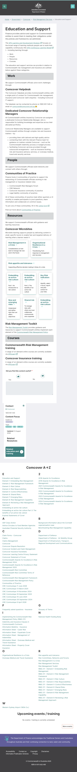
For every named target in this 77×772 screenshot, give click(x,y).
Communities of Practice (30, 210)
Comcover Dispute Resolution (13, 546)
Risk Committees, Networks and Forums (53, 658)
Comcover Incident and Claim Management (18, 549)
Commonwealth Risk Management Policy (32, 332)
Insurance (6, 648)
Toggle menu (73, 6)
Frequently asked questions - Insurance (17, 609)
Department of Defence (47, 535)
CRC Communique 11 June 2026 (14, 586)
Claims (5, 538)
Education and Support (11, 478)
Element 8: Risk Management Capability (17, 500)
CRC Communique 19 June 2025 (14, 597)
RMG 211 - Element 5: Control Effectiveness (55, 684)
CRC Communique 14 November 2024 (16, 591)
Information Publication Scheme (17, 754)
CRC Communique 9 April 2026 (14, 602)
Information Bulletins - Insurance (14, 627)
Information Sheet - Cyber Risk (14, 630)
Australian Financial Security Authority (16, 528)
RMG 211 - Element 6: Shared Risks (51, 687)
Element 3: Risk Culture (11, 486)
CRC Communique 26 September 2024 (17, 600)
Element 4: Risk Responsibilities (14, 489)
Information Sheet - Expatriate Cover (16, 632)
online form (43, 206)
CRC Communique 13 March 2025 (15, 589)
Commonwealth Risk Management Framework (19, 578)
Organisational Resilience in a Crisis (15, 655)
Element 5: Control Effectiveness (14, 492)
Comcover (26, 19)
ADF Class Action (9, 523)
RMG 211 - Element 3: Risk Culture (51, 679)
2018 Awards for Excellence (49, 478)
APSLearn (11, 354)
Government (16, 19)
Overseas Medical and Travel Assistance (17, 658)
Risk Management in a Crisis (49, 661)
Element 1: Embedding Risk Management (17, 481)
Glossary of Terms (45, 609)
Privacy (35, 754)
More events (67, 726)
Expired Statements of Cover (13, 515)
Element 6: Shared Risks (11, 494)
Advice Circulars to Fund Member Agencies (18, 525)
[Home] (38, 7)
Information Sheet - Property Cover (15, 645)
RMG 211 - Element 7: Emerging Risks (52, 690)
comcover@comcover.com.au (23, 106)
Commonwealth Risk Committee (14, 570)
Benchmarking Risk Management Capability (54, 528)
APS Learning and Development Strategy (24, 43)
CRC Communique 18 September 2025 (17, 594)
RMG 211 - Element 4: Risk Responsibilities (54, 682)
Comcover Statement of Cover (14, 557)
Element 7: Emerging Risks (12, 497)
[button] (23, 405)
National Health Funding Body (49, 617)
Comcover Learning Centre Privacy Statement (19, 554)
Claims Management (10, 541)
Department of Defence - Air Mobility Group (55, 538)
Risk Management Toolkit (18, 327)
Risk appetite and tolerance (48, 655)
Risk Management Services (42, 19)
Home (7, 19)
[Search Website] (4, 6)
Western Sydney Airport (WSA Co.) (15, 707)
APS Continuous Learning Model (39, 48)
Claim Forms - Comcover (11, 535)
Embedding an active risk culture (14, 508)
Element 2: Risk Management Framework (17, 484)
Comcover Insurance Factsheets (14, 552)
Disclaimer (45, 751)
